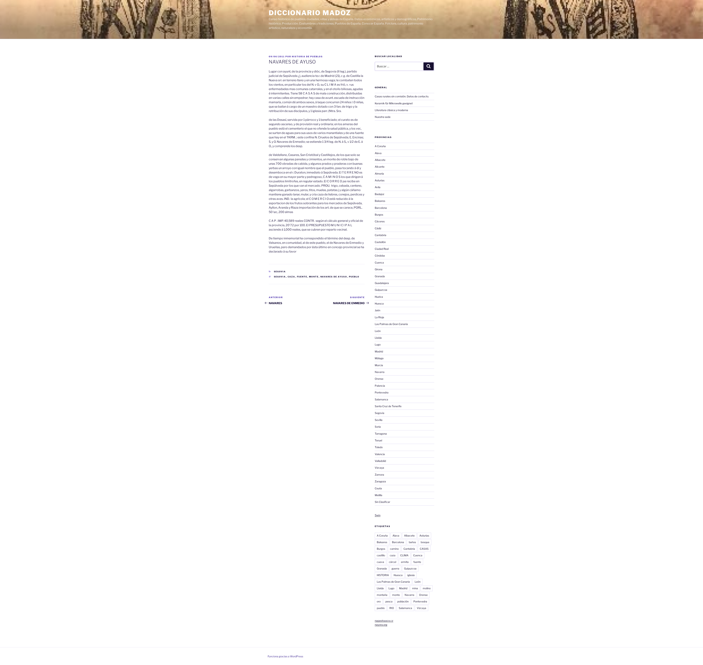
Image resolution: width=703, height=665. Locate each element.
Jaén (377, 310)
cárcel (392, 561)
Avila (377, 187)
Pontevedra (381, 392)
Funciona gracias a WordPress (285, 656)
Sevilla (378, 419)
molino (427, 588)
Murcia (379, 365)
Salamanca (381, 399)
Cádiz (378, 228)
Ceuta (378, 488)
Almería (379, 173)
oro (379, 601)
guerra (395, 568)
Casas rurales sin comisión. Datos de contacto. (402, 96)
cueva (380, 561)
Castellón (380, 242)
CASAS (424, 548)
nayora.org (381, 624)
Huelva (379, 296)
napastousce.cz (384, 620)
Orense (379, 378)
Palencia (380, 385)
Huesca (379, 303)
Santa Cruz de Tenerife (388, 406)
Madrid (379, 351)
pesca (389, 601)
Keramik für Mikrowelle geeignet (394, 103)
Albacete (380, 159)
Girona (378, 269)
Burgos (379, 214)
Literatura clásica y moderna (391, 110)
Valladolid (380, 460)
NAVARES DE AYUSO (333, 276)
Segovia (280, 271)
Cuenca (379, 262)
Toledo (379, 447)
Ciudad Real (382, 248)
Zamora (379, 474)
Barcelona (381, 207)
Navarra (379, 371)
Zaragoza (380, 481)
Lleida (378, 337)
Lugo (378, 344)
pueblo (354, 276)
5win (377, 515)
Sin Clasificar (382, 501)
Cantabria (380, 235)
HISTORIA (383, 575)
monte (314, 276)
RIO (391, 608)
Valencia (380, 454)
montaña (382, 594)
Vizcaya (379, 467)
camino (394, 548)
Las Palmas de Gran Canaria (391, 324)
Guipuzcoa (381, 289)
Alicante (379, 166)
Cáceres (380, 221)
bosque (425, 542)
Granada (380, 276)
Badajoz (379, 194)
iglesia (411, 575)
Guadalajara (382, 283)
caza (291, 276)
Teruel (378, 440)
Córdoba (380, 255)
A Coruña (380, 146)
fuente (302, 276)
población (403, 601)
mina (415, 588)
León (378, 330)
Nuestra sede (382, 116)
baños (412, 542)
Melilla (378, 495)
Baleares (380, 200)
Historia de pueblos (307, 56)
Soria (378, 426)
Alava (378, 153)
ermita (405, 561)
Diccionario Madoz (310, 13)
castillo (381, 555)
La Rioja (379, 317)
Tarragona (381, 433)
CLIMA (404, 555)
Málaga (379, 358)
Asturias (379, 180)
